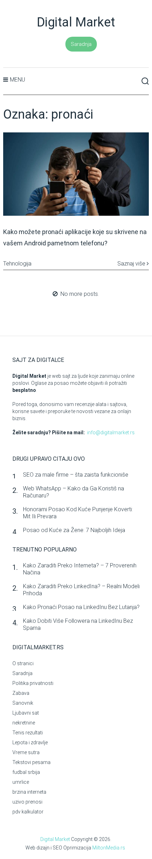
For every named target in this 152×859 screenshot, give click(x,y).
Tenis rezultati (27, 732)
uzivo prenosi (27, 802)
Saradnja (81, 44)
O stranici (23, 663)
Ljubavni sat (25, 713)
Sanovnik (22, 703)
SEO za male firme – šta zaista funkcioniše (75, 474)
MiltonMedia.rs (108, 848)
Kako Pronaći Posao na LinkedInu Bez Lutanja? (81, 607)
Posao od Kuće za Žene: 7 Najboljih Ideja (74, 530)
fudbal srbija (26, 772)
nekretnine (23, 723)
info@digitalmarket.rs (111, 432)
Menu (17, 79)
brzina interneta (29, 792)
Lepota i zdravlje (30, 742)
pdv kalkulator (27, 812)
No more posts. (79, 294)
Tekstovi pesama (31, 762)
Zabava (20, 693)
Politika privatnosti (32, 683)
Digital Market (76, 22)
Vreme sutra (26, 752)
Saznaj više (132, 263)
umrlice (20, 782)
